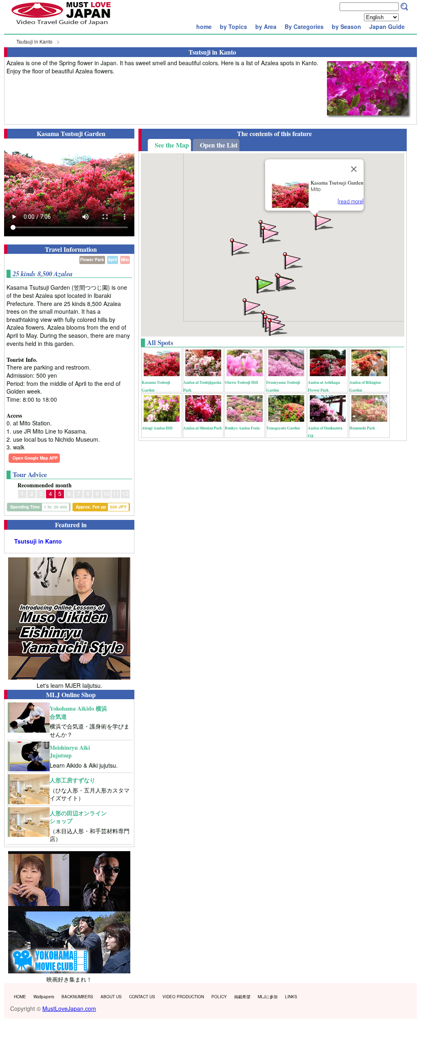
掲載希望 (242, 996)
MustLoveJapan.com (69, 1008)
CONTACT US (142, 996)
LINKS (291, 996)
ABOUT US (111, 996)
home (204, 26)
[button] (285, 282)
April (112, 259)
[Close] (354, 169)
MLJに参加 (268, 996)
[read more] (351, 201)
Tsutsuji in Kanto (34, 41)
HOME (20, 996)
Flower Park (92, 259)
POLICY (219, 996)
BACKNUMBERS (77, 996)
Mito (125, 259)
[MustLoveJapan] (61, 26)
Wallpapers (43, 996)
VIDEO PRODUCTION (183, 996)
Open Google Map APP (35, 458)
